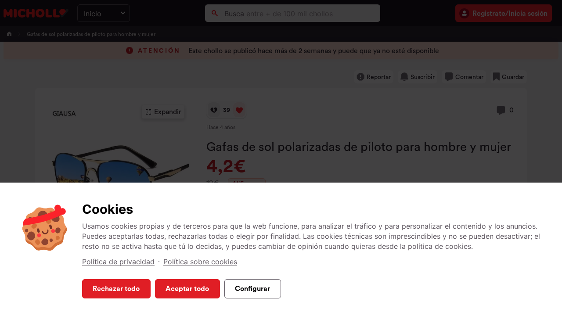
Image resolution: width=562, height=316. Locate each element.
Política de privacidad (118, 261)
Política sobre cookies (200, 261)
